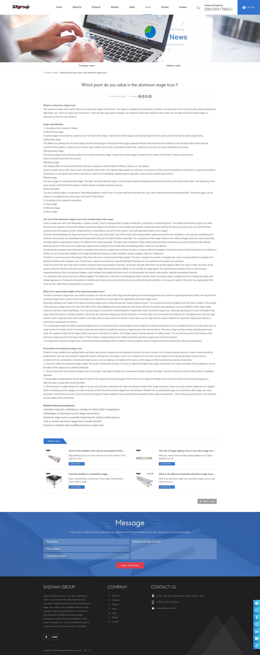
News (148, 7)
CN (248, 7)
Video (132, 7)
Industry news (173, 65)
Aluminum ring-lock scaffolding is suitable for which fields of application (81, 409)
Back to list (209, 501)
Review (165, 7)
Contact (182, 7)
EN (253, 7)
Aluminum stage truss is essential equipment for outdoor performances (81, 417)
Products (96, 7)
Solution (115, 7)
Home (59, 7)
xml (89, 650)
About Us (76, 7)
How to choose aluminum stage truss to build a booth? (72, 421)
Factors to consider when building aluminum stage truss (73, 425)
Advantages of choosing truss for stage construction (71, 413)
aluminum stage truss (64, 105)
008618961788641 (218, 9)
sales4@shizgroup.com (167, 608)
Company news (87, 65)
